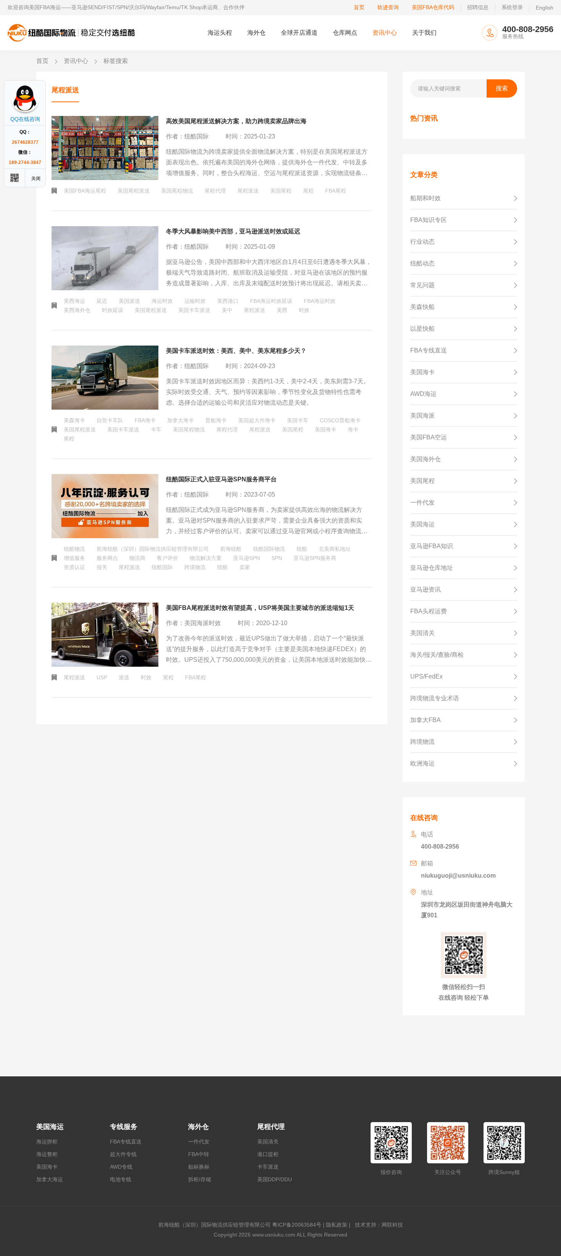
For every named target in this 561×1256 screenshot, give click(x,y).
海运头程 (220, 32)
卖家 (244, 567)
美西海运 (74, 301)
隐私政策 (336, 1225)
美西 (282, 310)
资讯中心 (384, 32)
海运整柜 (47, 1154)
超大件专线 (123, 1154)
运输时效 (195, 301)
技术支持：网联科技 (377, 1225)
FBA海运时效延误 (271, 301)
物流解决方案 (206, 558)
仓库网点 (345, 32)
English (544, 8)
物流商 (137, 558)
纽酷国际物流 (269, 549)
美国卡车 (297, 420)
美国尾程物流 (177, 191)
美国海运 (50, 1127)
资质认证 (74, 567)
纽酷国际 (162, 567)
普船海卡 (216, 420)
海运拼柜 (47, 1142)
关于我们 (424, 32)
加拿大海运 (49, 1179)
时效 (304, 310)
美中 (227, 310)
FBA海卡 (145, 420)
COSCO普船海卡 (340, 420)
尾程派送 (248, 191)
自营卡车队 (110, 420)
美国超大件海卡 (257, 420)
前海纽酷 (231, 549)
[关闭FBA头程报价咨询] (36, 178)
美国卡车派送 (194, 310)
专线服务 (123, 1127)
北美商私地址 (335, 549)
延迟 (102, 301)
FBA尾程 (335, 191)
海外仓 (256, 32)
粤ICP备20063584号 (296, 1225)
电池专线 (120, 1179)
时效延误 (112, 310)
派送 (124, 677)
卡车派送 (268, 1167)
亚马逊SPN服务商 (314, 558)
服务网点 (107, 558)
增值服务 (74, 558)
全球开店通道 (299, 32)
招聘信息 (477, 7)
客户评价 (167, 558)
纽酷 (302, 549)
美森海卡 (74, 420)
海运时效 (162, 301)
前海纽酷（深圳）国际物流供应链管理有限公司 (153, 549)
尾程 (308, 191)
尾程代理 (215, 191)
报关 (102, 567)
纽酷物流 (74, 549)
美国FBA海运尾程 (85, 191)
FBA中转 (198, 1154)
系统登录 (512, 7)
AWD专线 (121, 1167)
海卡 (353, 429)
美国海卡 (325, 429)
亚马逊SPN (246, 558)
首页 (359, 7)
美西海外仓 (77, 310)
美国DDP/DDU (274, 1179)
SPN (276, 558)
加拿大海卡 (180, 420)
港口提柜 (268, 1154)
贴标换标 (199, 1167)
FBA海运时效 (319, 301)
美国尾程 (281, 191)
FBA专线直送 (126, 1142)
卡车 (156, 429)
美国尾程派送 (134, 191)
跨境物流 (195, 567)
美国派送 (129, 301)
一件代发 (199, 1142)
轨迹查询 (388, 7)
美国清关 (268, 1142)
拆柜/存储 (199, 1179)
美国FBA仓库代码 (433, 7)
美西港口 (228, 301)
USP (102, 677)
